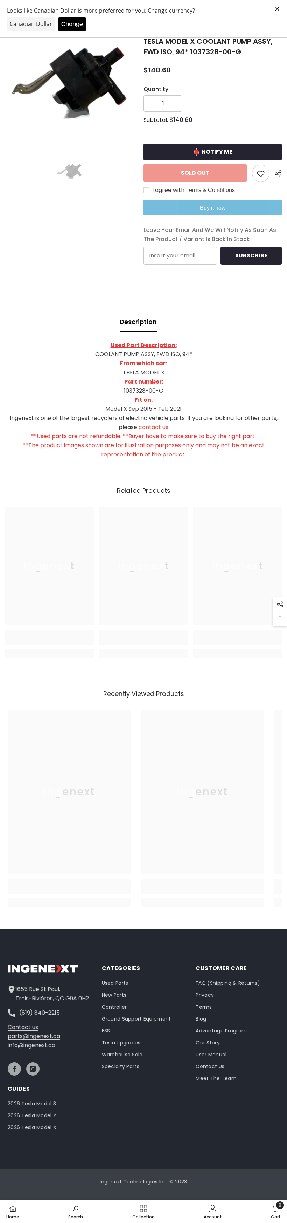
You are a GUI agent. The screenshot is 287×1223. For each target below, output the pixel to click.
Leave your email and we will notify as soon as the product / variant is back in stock (210, 234)
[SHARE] (276, 173)
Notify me (217, 152)
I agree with (168, 190)
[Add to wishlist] (261, 173)
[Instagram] (33, 1069)
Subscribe (251, 255)
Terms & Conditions (210, 190)
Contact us (23, 1027)
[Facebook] (14, 1069)
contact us (153, 427)
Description (138, 321)
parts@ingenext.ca (34, 1036)
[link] (49, 641)
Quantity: (157, 89)
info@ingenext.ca (31, 1045)
